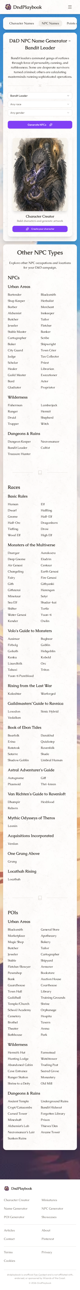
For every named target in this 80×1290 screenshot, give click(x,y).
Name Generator (16, 1208)
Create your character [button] (42, 228)
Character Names (21, 23)
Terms (8, 1252)
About (46, 1230)
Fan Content (40, 1274)
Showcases (49, 1217)
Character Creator (17, 1200)
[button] (69, 6)
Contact (9, 1239)
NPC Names (50, 23)
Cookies (9, 1261)
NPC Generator (52, 1208)
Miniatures (49, 1200)
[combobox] (40, 95)
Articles (9, 1230)
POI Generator (14, 1217)
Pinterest (48, 1239)
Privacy (47, 1252)
